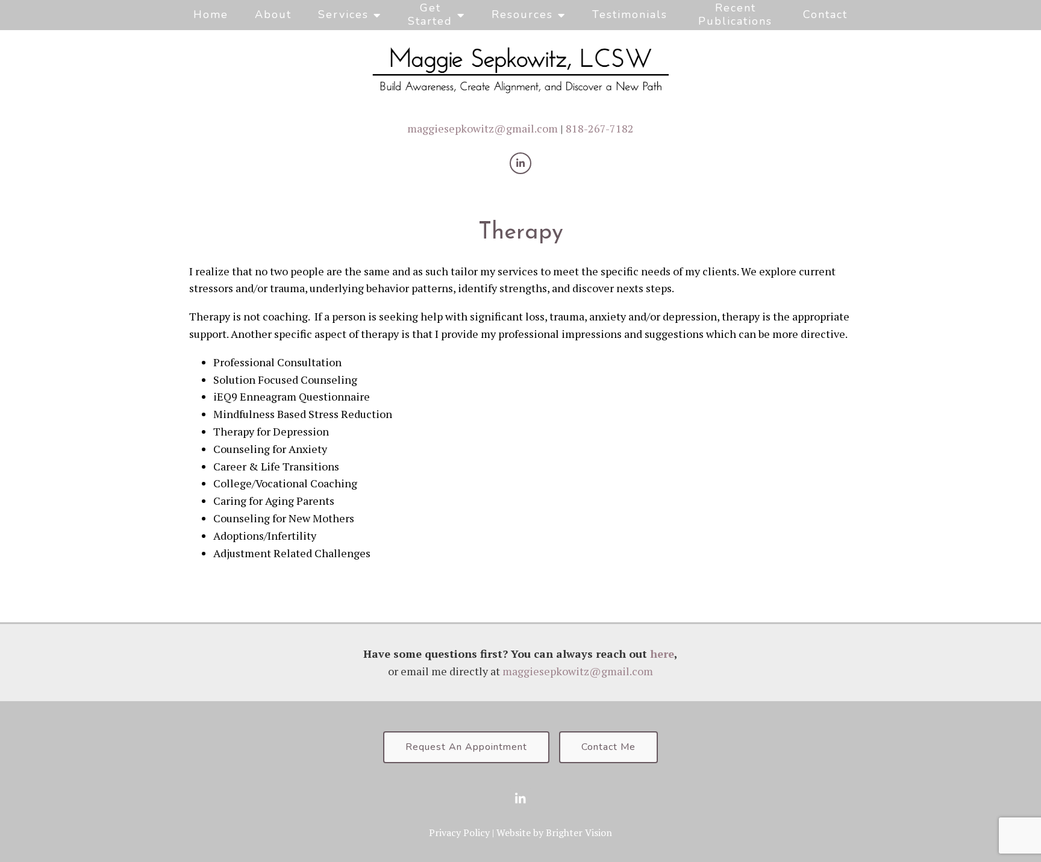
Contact (825, 14)
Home (210, 14)
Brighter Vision (579, 832)
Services (343, 14)
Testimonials (629, 14)
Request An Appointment (466, 747)
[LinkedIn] (520, 163)
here (662, 653)
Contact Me (608, 747)
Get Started (430, 14)
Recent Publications (735, 14)
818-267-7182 (600, 128)
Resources (522, 14)
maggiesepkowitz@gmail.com (482, 128)
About (273, 14)
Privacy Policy (459, 832)
